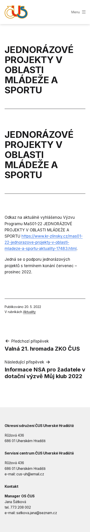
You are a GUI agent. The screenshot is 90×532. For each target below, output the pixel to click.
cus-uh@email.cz (30, 474)
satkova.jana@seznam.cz (36, 513)
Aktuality (29, 312)
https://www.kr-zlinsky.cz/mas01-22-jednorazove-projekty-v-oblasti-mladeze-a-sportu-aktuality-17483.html (44, 242)
